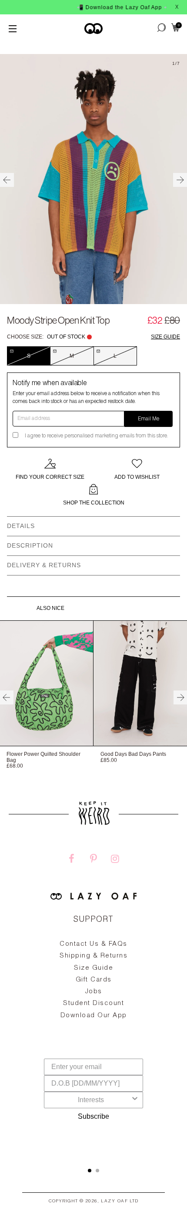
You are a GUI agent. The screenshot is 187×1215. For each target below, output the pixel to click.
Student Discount (93, 1003)
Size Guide (165, 336)
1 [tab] (89, 1170)
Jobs (93, 991)
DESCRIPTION (30, 545)
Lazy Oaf (114, 1201)
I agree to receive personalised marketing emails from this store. (96, 436)
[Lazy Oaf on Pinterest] (93, 859)
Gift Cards (94, 980)
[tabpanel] (93, 999)
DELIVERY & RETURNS (44, 565)
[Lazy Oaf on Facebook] (71, 859)
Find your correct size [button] (50, 477)
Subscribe (93, 1116)
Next (180, 180)
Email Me (148, 419)
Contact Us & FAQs (93, 944)
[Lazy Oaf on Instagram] (115, 859)
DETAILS (21, 525)
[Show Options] (134, 1100)
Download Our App (93, 1015)
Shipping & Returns (93, 956)
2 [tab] (97, 1170)
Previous (7, 180)
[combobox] (90, 1100)
